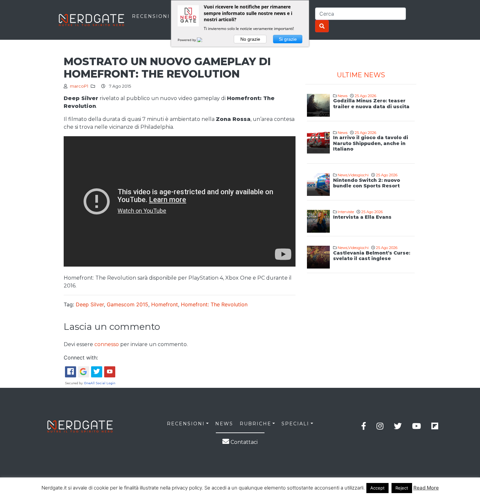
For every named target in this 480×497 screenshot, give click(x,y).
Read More (426, 488)
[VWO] (203, 39)
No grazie (250, 39)
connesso (106, 344)
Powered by (187, 39)
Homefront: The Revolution (214, 304)
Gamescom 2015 (127, 304)
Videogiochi (358, 175)
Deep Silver (90, 304)
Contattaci (243, 442)
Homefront (164, 304)
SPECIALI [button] (295, 424)
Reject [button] (401, 487)
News (342, 96)
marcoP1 (79, 86)
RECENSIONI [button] (186, 424)
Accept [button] (377, 487)
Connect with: (81, 357)
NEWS (224, 424)
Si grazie (288, 39)
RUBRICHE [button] (255, 424)
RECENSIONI (151, 16)
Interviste (346, 212)
